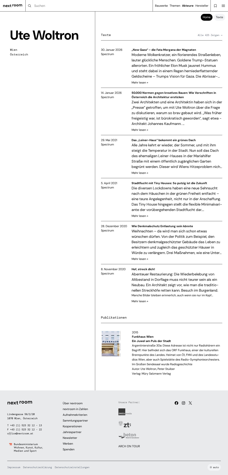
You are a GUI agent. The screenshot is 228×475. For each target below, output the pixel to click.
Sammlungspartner (75, 420)
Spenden (68, 449)
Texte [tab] (219, 17)
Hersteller (201, 6)
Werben (68, 443)
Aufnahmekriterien (75, 415)
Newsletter (70, 438)
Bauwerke (161, 6)
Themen (175, 6)
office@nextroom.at (20, 433)
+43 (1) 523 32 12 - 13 (26, 425)
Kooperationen (72, 426)
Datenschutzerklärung (37, 467)
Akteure (188, 6)
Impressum (13, 467)
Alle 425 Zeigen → (210, 35)
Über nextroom (73, 403)
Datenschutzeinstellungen (72, 467)
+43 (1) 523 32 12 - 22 (26, 429)
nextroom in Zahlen (75, 409)
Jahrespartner (72, 432)
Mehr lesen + (140, 82)
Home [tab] (207, 17)
